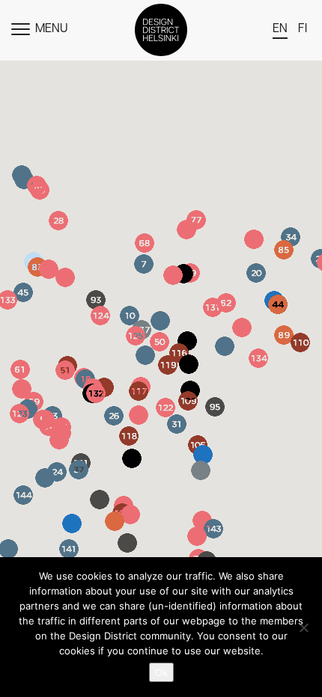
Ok (161, 672)
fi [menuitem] (302, 29)
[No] (303, 627)
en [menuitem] (280, 29)
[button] (254, 239)
